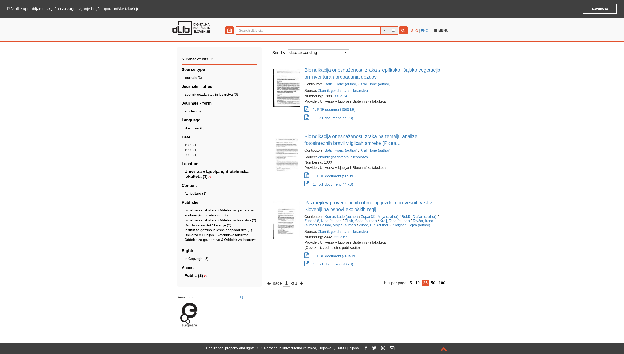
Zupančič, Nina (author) (323, 221)
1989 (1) (191, 145)
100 (442, 283)
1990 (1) (191, 150)
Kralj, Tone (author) (375, 84)
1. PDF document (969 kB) (334, 110)
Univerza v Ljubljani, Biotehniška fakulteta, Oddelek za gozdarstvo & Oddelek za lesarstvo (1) (221, 239)
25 (425, 283)
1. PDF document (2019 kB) (335, 256)
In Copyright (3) (197, 259)
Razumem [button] (600, 9)
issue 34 (340, 96)
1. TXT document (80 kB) (333, 264)
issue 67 (340, 237)
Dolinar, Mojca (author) (338, 225)
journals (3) (193, 77)
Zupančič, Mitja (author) (380, 217)
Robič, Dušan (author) (419, 217)
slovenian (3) (195, 128)
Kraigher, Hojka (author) (411, 225)
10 (417, 283)
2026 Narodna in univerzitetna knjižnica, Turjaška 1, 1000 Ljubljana (307, 348)
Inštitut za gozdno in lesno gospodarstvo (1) (218, 230)
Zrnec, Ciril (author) (374, 225)
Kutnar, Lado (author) (341, 217)
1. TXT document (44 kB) (333, 118)
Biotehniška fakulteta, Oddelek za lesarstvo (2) (220, 220)
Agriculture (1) (195, 193)
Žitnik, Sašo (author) (361, 221)
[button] (142, 9)
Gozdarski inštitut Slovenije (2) (208, 225)
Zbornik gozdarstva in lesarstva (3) (211, 94)
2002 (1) (191, 155)
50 (433, 283)
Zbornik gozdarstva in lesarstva (343, 90)
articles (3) (193, 111)
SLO (414, 31)
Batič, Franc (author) (341, 84)
